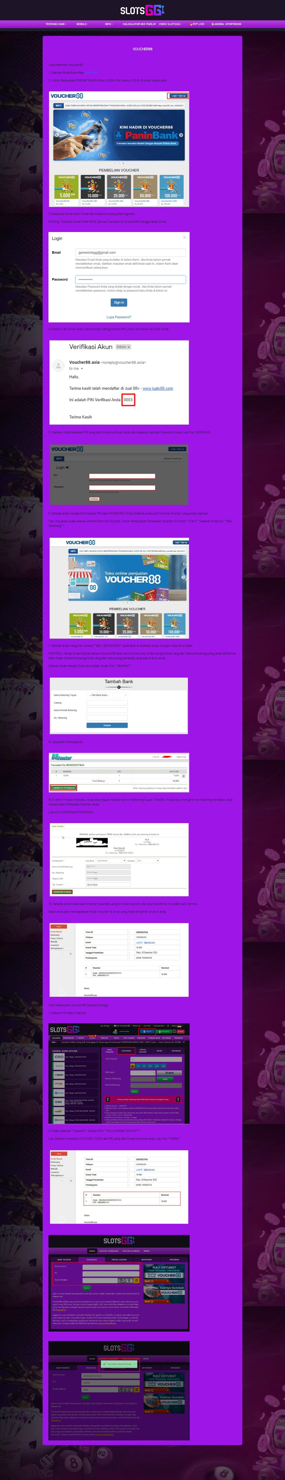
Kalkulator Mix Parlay (139, 24)
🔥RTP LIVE (197, 24)
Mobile (81, 24)
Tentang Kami (55, 24)
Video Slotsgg (169, 24)
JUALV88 (91, 73)
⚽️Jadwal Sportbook (226, 24)
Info (108, 24)
